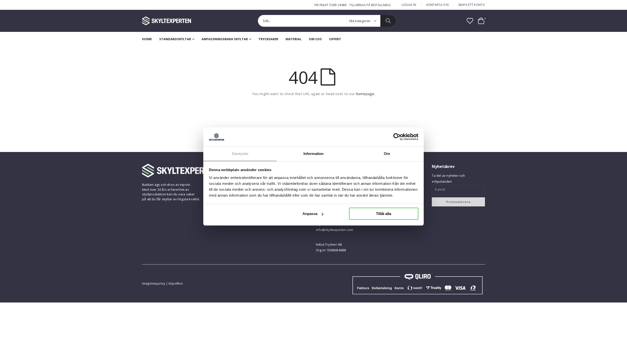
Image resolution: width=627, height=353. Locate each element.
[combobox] (327, 21)
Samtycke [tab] (240, 153)
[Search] (388, 21)
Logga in (409, 5)
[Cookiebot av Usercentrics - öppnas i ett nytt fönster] (396, 136)
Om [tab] (387, 153)
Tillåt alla (383, 214)
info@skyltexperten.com (334, 229)
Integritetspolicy (153, 283)
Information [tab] (313, 153)
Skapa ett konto (471, 5)
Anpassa (309, 214)
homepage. (365, 93)
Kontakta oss (437, 5)
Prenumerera (458, 202)
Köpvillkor (176, 283)
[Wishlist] (470, 20)
